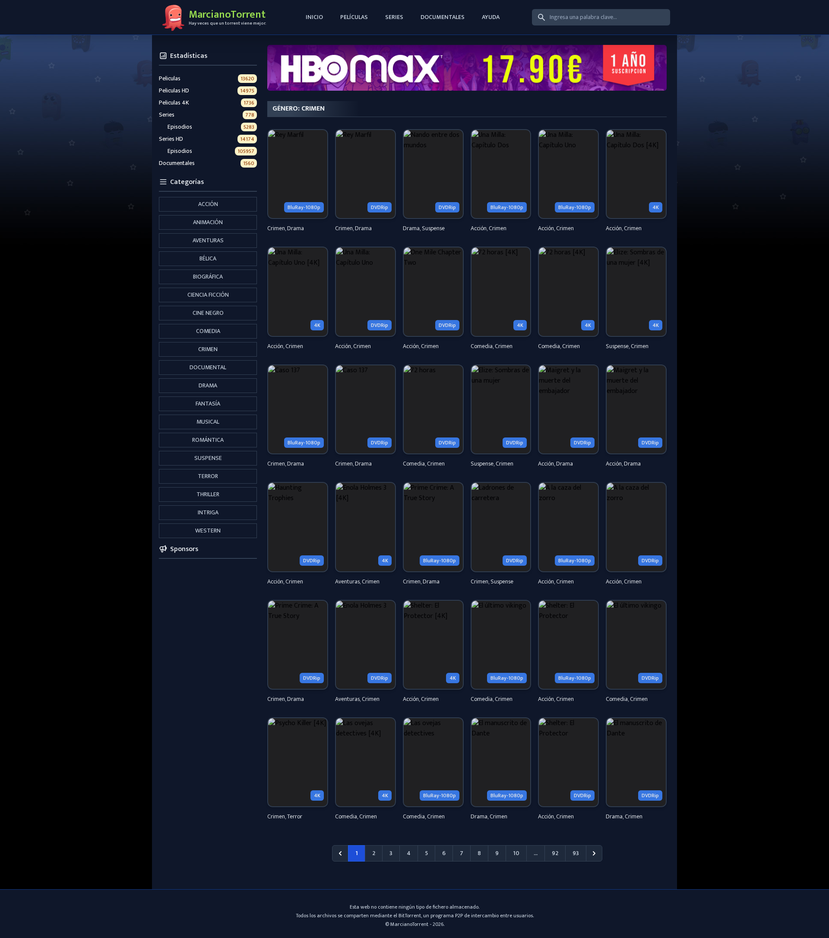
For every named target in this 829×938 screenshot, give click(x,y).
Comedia (208, 331)
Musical (207, 422)
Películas (354, 17)
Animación (208, 222)
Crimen (208, 349)
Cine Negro (208, 313)
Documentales (443, 17)
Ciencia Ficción (208, 295)
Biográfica (208, 277)
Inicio (314, 17)
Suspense (208, 458)
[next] (594, 853)
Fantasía (208, 404)
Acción (208, 204)
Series (394, 17)
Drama (208, 385)
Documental (208, 367)
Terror (208, 476)
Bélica (207, 258)
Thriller (207, 494)
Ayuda (491, 17)
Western (208, 531)
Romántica (208, 440)
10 (516, 853)
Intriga (208, 512)
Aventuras (208, 240)
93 (576, 853)
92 (555, 853)
